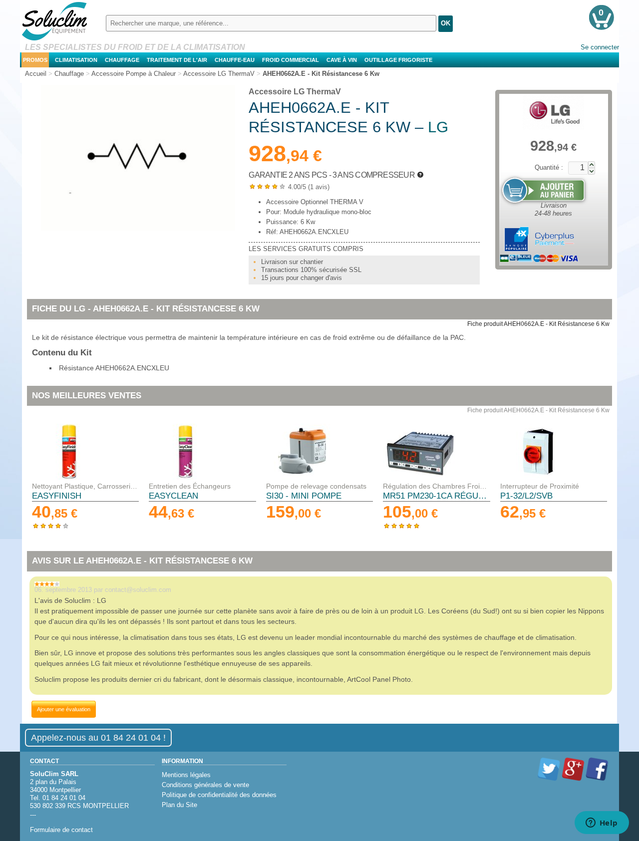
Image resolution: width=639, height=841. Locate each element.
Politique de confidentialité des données (219, 795)
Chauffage (122, 60)
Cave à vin (341, 60)
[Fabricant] (553, 112)
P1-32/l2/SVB (526, 496)
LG (438, 127)
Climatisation (76, 60)
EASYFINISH (56, 496)
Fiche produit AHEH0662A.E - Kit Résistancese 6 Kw (538, 323)
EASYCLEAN (173, 496)
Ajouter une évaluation (63, 709)
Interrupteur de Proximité (539, 486)
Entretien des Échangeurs (190, 486)
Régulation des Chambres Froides (436, 486)
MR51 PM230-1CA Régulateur (436, 496)
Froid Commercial (290, 60)
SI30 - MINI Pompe (303, 496)
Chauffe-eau (235, 60)
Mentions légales (186, 775)
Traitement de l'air (177, 60)
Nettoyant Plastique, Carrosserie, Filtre (85, 486)
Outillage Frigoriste (398, 60)
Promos (35, 60)
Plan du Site (179, 805)
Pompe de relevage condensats (316, 486)
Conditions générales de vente (205, 785)
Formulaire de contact (61, 830)
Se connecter (600, 47)
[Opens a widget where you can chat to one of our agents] (601, 823)
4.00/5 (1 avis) (289, 187)
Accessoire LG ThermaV (295, 91)
